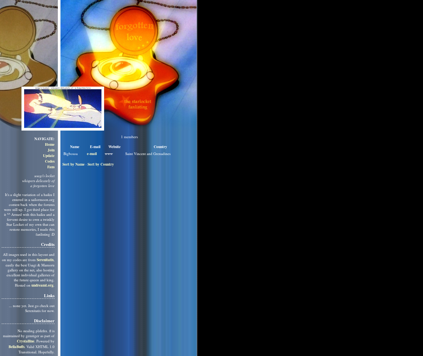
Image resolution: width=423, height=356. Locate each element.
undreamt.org (42, 285)
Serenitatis (45, 259)
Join (51, 150)
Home (50, 144)
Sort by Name (73, 164)
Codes (50, 161)
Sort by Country (101, 164)
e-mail (92, 153)
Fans (51, 167)
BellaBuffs (16, 346)
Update (49, 155)
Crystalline (25, 341)
